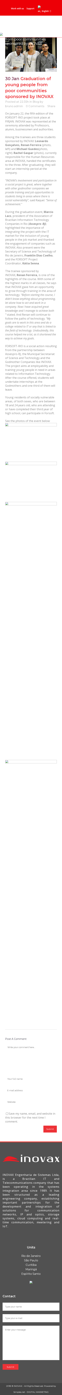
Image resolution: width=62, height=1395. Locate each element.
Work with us (17, 8)
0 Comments (35, 106)
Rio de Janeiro (31, 1256)
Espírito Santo (31, 1273)
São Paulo (31, 1260)
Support (30, 8)
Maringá (31, 1269)
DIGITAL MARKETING (38, 1392)
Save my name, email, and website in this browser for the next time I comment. (30, 1117)
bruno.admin (14, 106)
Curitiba (31, 1265)
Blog (36, 101)
